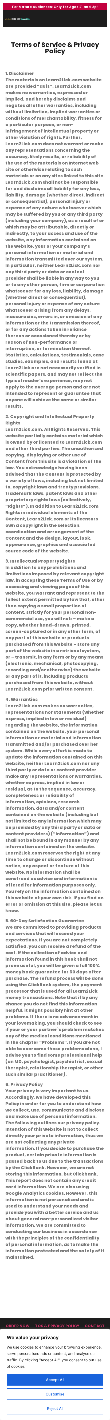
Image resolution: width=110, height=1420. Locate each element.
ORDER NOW (18, 1326)
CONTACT (95, 1326)
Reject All (55, 1408)
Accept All (55, 1379)
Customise (55, 1394)
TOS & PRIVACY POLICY (57, 1326)
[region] (55, 1374)
